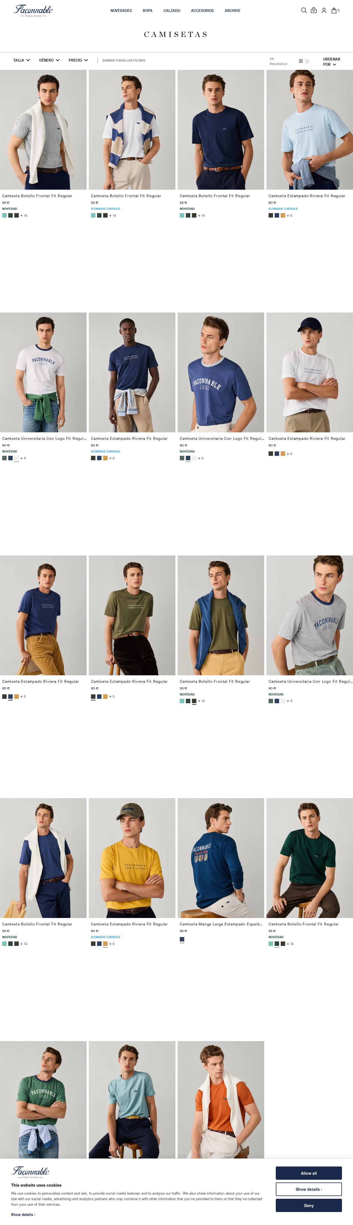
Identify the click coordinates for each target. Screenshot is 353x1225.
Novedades (121, 10)
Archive (232, 10)
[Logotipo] (33, 10)
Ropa (148, 10)
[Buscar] (304, 10)
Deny (309, 1205)
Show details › (309, 1189)
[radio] (4, 215)
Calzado (172, 10)
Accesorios (202, 10)
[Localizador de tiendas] (314, 10)
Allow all (309, 1173)
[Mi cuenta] (324, 10)
